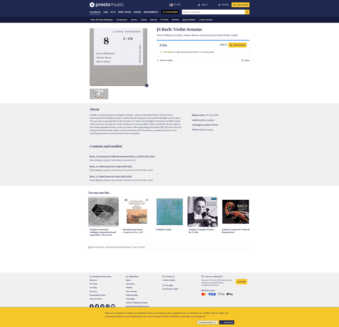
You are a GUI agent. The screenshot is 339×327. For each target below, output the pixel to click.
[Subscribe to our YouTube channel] (113, 306)
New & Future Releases (102, 19)
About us (93, 280)
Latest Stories (205, 19)
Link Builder (130, 299)
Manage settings (205, 322)
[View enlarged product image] (118, 57)
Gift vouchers (131, 291)
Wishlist (225, 4)
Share (246, 60)
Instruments (151, 12)
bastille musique (206, 120)
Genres (153, 19)
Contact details (169, 280)
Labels (144, 19)
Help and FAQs (132, 295)
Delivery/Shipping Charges (137, 303)
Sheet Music (124, 12)
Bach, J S (94, 156)
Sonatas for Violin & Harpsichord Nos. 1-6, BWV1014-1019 (127, 156)
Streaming (172, 12)
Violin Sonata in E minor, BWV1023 (115, 176)
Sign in (205, 4)
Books (137, 12)
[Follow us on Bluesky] (103, 306)
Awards (175, 19)
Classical (95, 12)
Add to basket (239, 45)
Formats (164, 19)
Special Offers (189, 19)
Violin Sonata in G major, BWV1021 (115, 166)
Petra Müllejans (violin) (100, 160)
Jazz (105, 12)
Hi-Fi (113, 12)
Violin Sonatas (206, 129)
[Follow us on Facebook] (92, 306)
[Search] (247, 12)
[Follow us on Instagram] (108, 306)
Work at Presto (96, 299)
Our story (93, 291)
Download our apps (170, 289)
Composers (121, 19)
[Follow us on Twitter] (97, 306)
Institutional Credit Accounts (137, 306)
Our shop (93, 287)
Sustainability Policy (97, 295)
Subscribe (241, 281)
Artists (134, 19)
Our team (94, 284)
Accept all (228, 322)
